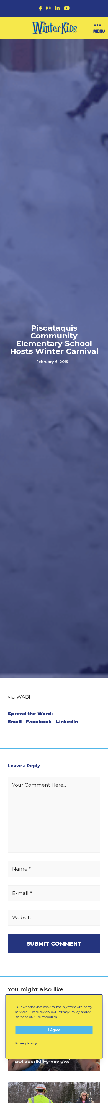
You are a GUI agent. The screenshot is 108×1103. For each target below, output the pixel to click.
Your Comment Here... (39, 785)
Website (22, 918)
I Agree (54, 1030)
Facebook (39, 721)
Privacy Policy (26, 1043)
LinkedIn (67, 721)
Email (15, 721)
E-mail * (22, 893)
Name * (21, 869)
